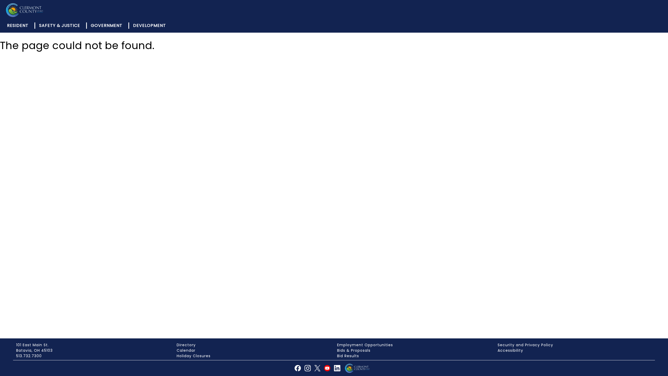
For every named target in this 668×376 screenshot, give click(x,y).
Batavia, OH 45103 (34, 350)
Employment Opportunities (365, 345)
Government (106, 25)
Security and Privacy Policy (525, 345)
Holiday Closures (194, 356)
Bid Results (348, 356)
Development (149, 25)
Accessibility (510, 350)
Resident (17, 25)
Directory (186, 345)
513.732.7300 (29, 356)
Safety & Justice (59, 25)
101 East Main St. (32, 345)
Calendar (186, 350)
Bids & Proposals (354, 350)
